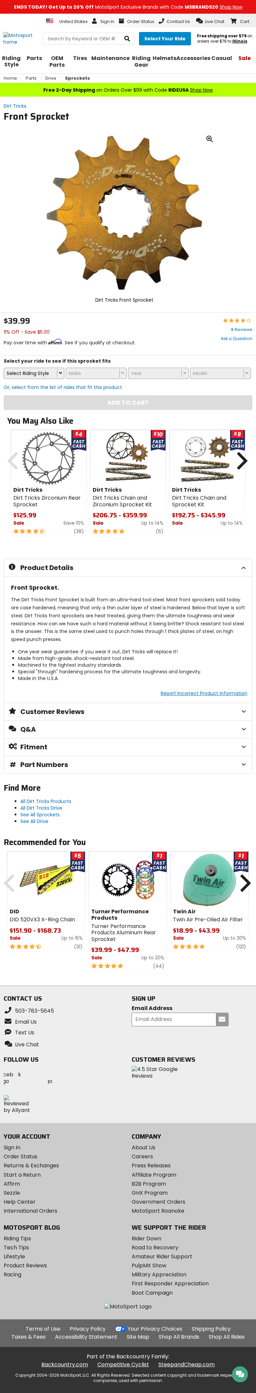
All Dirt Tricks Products (45, 801)
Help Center (20, 1202)
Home (10, 78)
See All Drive (34, 821)
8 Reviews (241, 329)
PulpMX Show (149, 1265)
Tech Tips (16, 1247)
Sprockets (77, 78)
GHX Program (150, 1193)
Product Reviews (25, 1265)
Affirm (12, 1184)
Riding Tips (17, 1238)
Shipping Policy (211, 1329)
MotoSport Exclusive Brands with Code (128, 7)
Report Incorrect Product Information (204, 693)
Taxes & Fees (28, 1337)
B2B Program (149, 1184)
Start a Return (22, 1175)
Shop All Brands (179, 1337)
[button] (210, 21)
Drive (50, 78)
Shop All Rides (227, 1337)
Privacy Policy (88, 1329)
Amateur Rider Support (162, 1256)
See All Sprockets (40, 814)
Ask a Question (236, 338)
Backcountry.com (64, 1364)
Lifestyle (14, 1256)
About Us (143, 1147)
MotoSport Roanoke (158, 1211)
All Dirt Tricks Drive (41, 808)
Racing (12, 1274)
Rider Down (146, 1238)
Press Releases (151, 1165)
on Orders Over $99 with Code (128, 90)
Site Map (138, 1337)
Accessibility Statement (86, 1337)
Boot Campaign (152, 1293)
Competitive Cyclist (123, 1364)
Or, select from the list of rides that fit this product (63, 387)
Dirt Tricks (15, 106)
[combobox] (34, 373)
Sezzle (12, 1193)
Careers (142, 1156)
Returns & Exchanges (31, 1165)
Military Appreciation (159, 1274)
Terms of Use (43, 1329)
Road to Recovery (155, 1247)
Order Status (20, 1156)
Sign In (12, 1147)
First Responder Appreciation (170, 1283)
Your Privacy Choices (155, 1329)
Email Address (152, 1008)
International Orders (30, 1211)
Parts (31, 78)
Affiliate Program (154, 1175)
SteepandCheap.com (186, 1364)
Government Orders (158, 1202)
